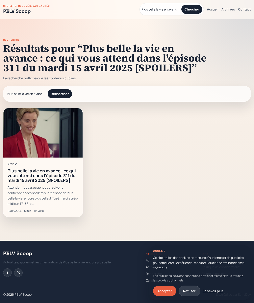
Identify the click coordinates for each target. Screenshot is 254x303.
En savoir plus (213, 291)
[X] (18, 272)
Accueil (212, 9)
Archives (228, 9)
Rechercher (60, 94)
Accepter (165, 291)
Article (12, 164)
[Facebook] (7, 272)
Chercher (192, 9)
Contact (244, 9)
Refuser (189, 291)
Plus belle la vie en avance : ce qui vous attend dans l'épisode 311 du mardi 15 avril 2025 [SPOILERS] (42, 175)
